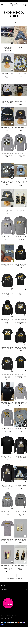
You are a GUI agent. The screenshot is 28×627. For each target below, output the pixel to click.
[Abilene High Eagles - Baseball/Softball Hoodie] (7, 308)
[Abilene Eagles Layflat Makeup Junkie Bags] (7, 35)
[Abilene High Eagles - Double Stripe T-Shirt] (7, 528)
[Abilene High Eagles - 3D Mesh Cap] (20, 116)
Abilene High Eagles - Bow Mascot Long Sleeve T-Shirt (7, 430)
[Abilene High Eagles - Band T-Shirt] (20, 281)
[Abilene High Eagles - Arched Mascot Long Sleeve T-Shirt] (20, 225)
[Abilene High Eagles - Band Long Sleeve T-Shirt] (7, 281)
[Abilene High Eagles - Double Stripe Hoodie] (7, 500)
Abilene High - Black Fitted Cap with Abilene (7, 75)
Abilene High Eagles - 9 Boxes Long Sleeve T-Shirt (21, 155)
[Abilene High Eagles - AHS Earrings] (20, 198)
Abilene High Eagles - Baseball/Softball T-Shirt (7, 348)
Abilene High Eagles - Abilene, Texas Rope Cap (7, 210)
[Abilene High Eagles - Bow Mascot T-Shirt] (20, 417)
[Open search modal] (23, 4)
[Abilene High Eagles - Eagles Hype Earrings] (20, 528)
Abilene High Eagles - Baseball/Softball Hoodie (7, 321)
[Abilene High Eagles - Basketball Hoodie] (20, 336)
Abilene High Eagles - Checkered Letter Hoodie (21, 458)
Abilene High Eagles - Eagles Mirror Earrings (21, 567)
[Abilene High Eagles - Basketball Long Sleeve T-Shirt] (7, 363)
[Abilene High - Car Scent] (20, 62)
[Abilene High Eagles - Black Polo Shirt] (7, 391)
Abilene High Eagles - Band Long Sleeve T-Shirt (7, 293)
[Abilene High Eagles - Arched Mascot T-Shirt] (7, 253)
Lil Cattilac (11, 615)
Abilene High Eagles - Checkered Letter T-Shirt (21, 485)
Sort (15, 22)
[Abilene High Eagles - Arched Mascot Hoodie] (7, 225)
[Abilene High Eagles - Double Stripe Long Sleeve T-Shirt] (20, 500)
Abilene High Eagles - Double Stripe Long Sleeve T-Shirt (21, 513)
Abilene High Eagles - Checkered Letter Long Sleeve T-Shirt (7, 485)
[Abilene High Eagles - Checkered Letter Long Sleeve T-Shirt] (7, 473)
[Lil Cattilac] (14, 4)
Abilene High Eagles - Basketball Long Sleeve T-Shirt (7, 376)
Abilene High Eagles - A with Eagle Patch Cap (21, 183)
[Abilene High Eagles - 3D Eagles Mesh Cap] (7, 116)
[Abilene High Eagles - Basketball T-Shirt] (20, 363)
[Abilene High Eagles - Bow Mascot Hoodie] (20, 391)
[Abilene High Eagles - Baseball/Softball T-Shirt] (7, 336)
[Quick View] (12, 42)
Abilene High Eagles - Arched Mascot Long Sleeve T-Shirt (21, 238)
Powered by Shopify (5, 618)
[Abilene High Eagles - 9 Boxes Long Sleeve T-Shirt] (20, 142)
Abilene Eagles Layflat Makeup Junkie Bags (7, 47)
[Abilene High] (20, 35)
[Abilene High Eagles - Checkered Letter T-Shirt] (20, 473)
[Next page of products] (18, 575)
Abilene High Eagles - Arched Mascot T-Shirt (7, 266)
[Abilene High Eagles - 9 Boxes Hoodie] (7, 142)
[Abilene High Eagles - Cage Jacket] (7, 445)
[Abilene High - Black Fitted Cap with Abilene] (7, 62)
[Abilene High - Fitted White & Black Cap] (7, 90)
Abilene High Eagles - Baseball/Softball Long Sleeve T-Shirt (21, 321)
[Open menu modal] (2, 4)
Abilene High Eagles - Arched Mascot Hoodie (7, 238)
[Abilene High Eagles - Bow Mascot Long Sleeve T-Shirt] (7, 417)
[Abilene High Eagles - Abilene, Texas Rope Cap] (7, 198)
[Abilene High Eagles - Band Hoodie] (20, 253)
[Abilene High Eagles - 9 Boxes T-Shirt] (7, 170)
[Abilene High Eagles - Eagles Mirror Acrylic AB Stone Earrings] (7, 554)
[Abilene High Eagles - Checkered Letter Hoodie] (20, 445)
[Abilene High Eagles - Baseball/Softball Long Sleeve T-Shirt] (20, 308)
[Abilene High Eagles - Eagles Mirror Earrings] (20, 554)
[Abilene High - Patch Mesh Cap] (20, 90)
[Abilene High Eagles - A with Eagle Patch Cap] (20, 170)
